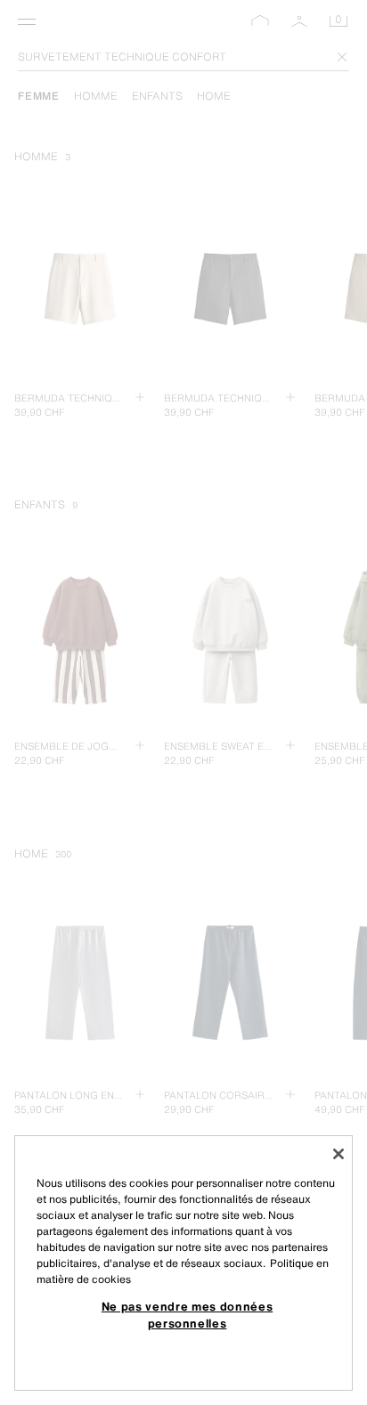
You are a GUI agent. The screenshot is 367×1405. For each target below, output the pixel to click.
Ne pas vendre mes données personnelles (187, 1314)
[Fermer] (338, 1154)
